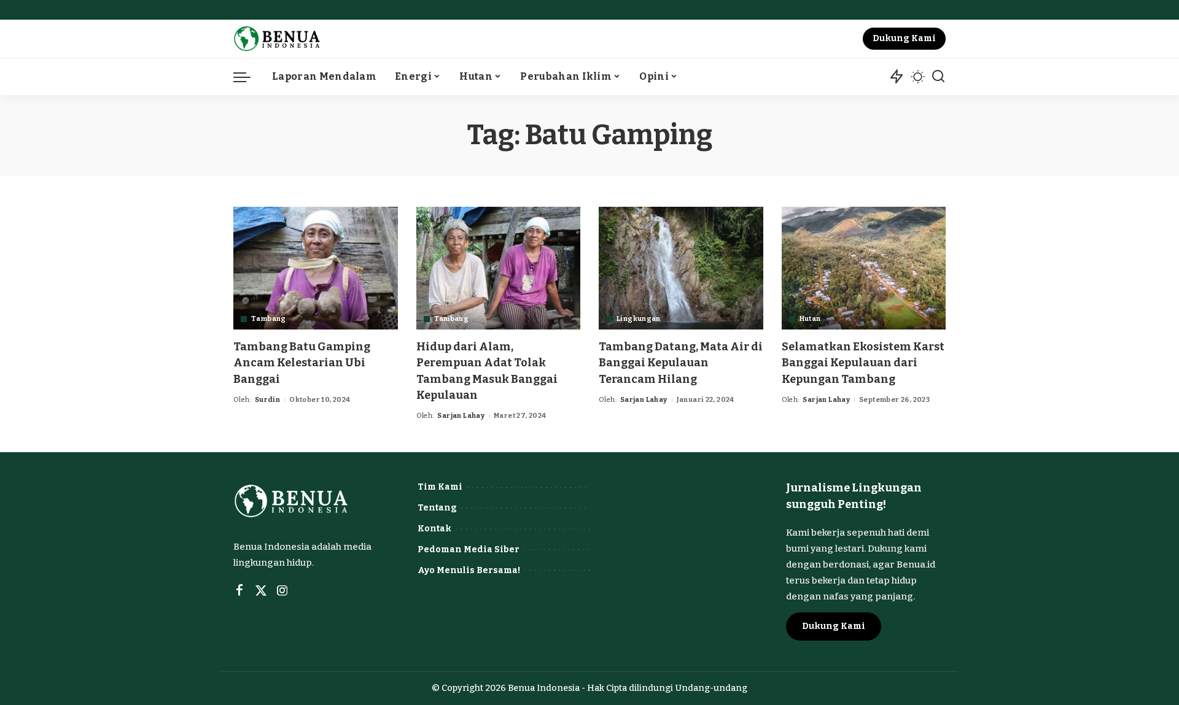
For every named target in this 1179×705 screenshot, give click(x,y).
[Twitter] (261, 591)
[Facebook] (239, 591)
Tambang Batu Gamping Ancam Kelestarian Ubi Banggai (301, 362)
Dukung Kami (904, 38)
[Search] (938, 76)
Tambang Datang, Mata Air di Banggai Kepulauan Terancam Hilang (681, 362)
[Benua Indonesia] (277, 39)
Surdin (267, 400)
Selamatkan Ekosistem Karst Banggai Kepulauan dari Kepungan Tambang (863, 362)
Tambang (268, 318)
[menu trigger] (248, 76)
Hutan (810, 318)
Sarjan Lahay (460, 416)
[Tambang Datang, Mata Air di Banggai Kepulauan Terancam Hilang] (681, 268)
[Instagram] (282, 591)
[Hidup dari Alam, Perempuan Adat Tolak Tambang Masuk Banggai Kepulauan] (498, 268)
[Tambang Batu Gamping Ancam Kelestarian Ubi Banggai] (315, 268)
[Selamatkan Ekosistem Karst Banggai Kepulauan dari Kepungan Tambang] (864, 268)
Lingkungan (639, 318)
